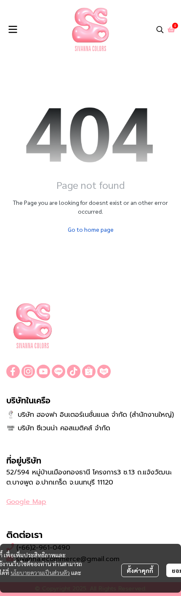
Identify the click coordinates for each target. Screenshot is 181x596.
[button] (160, 29)
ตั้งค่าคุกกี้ (140, 570)
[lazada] (104, 371)
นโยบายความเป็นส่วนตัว (40, 572)
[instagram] (28, 371)
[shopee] (89, 371)
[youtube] (43, 371)
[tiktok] (73, 371)
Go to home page (91, 229)
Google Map (26, 502)
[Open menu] (12, 29)
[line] (58, 371)
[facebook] (13, 371)
